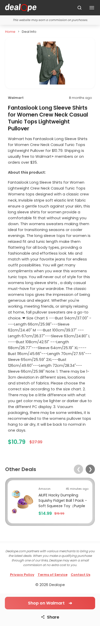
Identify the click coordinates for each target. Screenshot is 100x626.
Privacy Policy (22, 574)
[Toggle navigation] (92, 7)
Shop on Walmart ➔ (50, 603)
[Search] (79, 8)
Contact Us (80, 574)
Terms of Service (52, 574)
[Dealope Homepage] (20, 8)
